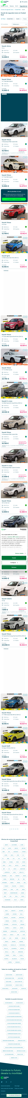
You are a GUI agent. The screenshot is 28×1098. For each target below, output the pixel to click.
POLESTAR (14, 886)
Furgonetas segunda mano (14, 1044)
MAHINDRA (4, 875)
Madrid (16, 938)
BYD (9, 851)
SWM (5, 896)
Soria (13, 951)
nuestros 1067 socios (13, 536)
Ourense (21, 941)
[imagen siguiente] (26, 35)
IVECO (10, 865)
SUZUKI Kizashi (9, 985)
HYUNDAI (11, 862)
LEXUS (14, 872)
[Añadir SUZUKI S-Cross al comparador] (26, 383)
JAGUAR (23, 865)
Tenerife (7, 955)
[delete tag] (13, 18)
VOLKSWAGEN (7, 899)
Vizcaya (22, 958)
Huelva (4, 934)
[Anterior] (25, 829)
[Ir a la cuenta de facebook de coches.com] (10, 1082)
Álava (6, 910)
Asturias (15, 914)
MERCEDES (12, 879)
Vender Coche (14, 1057)
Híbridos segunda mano (8, 1050)
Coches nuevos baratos (14, 1013)
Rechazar (14, 567)
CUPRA (5, 855)
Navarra (14, 941)
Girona (21, 927)
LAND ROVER (22, 868)
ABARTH (6, 844)
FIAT (19, 858)
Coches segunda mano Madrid (14, 1023)
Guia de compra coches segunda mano (14, 1047)
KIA (9, 868)
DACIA (12, 855)
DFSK (18, 855)
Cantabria (6, 924)
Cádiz (21, 921)
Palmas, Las (13, 945)
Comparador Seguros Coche (14, 1033)
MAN (11, 875)
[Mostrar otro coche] (14, 42)
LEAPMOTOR (7, 872)
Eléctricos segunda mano (14, 1037)
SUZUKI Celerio (19, 974)
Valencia (6, 958)
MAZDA (4, 879)
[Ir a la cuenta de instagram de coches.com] (6, 1082)
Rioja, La (6, 948)
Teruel (14, 955)
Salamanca (14, 948)
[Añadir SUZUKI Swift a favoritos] (24, 728)
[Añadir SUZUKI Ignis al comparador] (26, 238)
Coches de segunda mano (14, 1009)
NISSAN (11, 882)
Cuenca (14, 927)
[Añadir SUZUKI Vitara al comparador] (26, 61)
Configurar (13, 562)
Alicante (21, 910)
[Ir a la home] (4, 2)
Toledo (21, 955)
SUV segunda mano (9, 1054)
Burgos (7, 921)
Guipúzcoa (22, 931)
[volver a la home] (5, 1078)
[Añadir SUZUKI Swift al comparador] (26, 728)
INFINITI (23, 862)
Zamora (10, 962)
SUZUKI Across (9, 974)
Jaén (18, 934)
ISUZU (4, 865)
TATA (10, 896)
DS (2, 858)
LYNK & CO (21, 872)
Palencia (5, 945)
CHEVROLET (15, 851)
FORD (24, 858)
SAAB (12, 889)
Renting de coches (21, 1050)
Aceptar (14, 557)
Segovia (22, 948)
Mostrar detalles (19, 553)
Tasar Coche (20, 1054)
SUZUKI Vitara (14, 992)
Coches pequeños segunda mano (14, 1016)
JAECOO (16, 865)
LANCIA (14, 868)
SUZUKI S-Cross (18, 985)
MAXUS (24, 875)
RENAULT (5, 889)
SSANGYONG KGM (13, 893)
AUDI (4, 848)
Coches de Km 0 (19, 1002)
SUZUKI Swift (15, 988)
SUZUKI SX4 (23, 988)
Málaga (23, 938)
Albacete (13, 910)
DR (23, 855)
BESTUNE (23, 848)
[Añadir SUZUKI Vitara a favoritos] (24, 61)
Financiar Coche (21, 1040)
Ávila (21, 914)
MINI (24, 879)
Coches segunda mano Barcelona (14, 1020)
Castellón (14, 924)
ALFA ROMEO (14, 844)
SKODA (23, 889)
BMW (4, 851)
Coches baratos (8, 1002)
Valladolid (14, 958)
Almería (7, 914)
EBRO (8, 858)
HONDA (4, 862)
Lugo (10, 938)
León (24, 934)
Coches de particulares (14, 1006)
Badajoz (6, 917)
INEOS (17, 862)
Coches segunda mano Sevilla (14, 1026)
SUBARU (22, 893)
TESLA (16, 896)
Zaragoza (17, 962)
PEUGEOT (6, 886)
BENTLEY (16, 848)
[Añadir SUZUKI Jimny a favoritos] (24, 28)
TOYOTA (22, 896)
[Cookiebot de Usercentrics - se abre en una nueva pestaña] (20, 529)
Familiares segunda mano (8, 1040)
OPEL (25, 882)
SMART (5, 893)
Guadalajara (14, 931)
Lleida (4, 938)
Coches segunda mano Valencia (14, 1030)
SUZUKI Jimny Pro (18, 981)
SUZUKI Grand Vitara (9, 978)
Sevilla (6, 951)
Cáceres (14, 921)
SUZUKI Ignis (20, 978)
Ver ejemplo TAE (21, 151)
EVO (14, 858)
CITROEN (23, 851)
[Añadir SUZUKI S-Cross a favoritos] (24, 383)
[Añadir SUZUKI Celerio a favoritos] (24, 583)
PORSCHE (22, 886)
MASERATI (17, 875)
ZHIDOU (21, 899)
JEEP (4, 868)
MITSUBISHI (4, 882)
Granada (5, 931)
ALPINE (21, 844)
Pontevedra (22, 945)
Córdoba (22, 924)
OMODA (18, 882)
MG (18, 879)
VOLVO (15, 899)
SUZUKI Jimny (8, 981)
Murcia (6, 941)
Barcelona (21, 917)
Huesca (11, 934)
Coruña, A (7, 927)
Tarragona (20, 951)
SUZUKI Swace (5, 988)
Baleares (13, 917)
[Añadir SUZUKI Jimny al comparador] (26, 28)
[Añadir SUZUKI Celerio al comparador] (26, 583)
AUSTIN (9, 848)
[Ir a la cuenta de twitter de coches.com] (1, 1082)
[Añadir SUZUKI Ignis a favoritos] (24, 238)
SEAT (17, 889)
